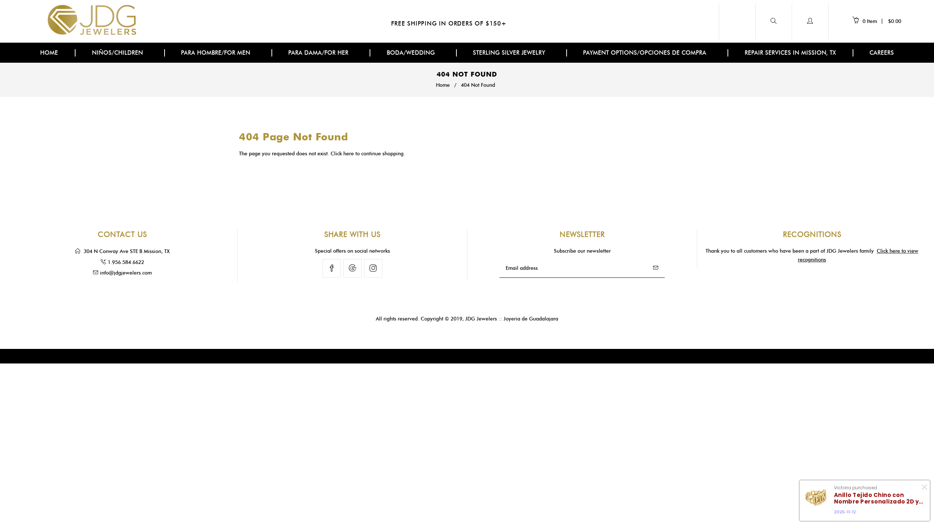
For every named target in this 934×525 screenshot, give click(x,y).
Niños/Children (118, 52)
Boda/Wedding (412, 52)
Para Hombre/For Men (216, 52)
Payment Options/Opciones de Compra (645, 52)
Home (49, 52)
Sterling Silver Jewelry (510, 52)
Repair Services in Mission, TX (790, 52)
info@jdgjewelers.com (126, 273)
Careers (881, 52)
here (348, 154)
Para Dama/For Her (319, 52)
